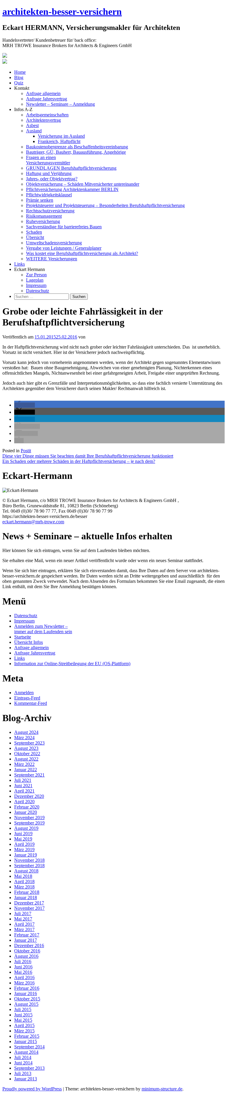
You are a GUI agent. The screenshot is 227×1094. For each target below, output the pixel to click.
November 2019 (29, 817)
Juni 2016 (23, 966)
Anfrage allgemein (43, 93)
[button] (24, 405)
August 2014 (26, 1052)
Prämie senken (39, 200)
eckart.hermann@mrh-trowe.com (33, 521)
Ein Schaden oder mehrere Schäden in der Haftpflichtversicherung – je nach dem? (78, 461)
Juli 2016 (22, 961)
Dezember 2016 (29, 945)
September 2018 (29, 865)
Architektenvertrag (43, 120)
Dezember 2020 (29, 796)
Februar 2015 (26, 1036)
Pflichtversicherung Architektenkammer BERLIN (72, 189)
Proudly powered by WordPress (32, 1088)
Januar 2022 (25, 769)
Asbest (32, 125)
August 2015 (26, 1004)
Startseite (22, 636)
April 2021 (24, 790)
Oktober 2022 (27, 753)
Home (20, 72)
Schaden (34, 232)
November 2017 (29, 908)
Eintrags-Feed (27, 697)
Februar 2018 (26, 892)
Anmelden (24, 692)
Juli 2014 (22, 1057)
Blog (18, 77)
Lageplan (34, 280)
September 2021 (29, 774)
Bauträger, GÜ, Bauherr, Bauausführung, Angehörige (76, 152)
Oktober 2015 (27, 998)
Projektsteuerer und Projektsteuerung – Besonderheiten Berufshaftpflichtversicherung (105, 205)
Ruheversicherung (43, 221)
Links (19, 264)
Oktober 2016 (27, 950)
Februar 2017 (26, 934)
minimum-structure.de (162, 1088)
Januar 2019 (25, 854)
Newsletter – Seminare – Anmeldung (60, 104)
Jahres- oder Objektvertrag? (51, 178)
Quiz (18, 82)
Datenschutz (37, 290)
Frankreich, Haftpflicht (59, 141)
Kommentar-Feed (30, 703)
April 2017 (24, 924)
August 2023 (26, 748)
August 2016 (26, 956)
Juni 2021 (23, 785)
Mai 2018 (23, 876)
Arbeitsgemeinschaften (47, 114)
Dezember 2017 (29, 902)
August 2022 (26, 758)
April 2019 (24, 844)
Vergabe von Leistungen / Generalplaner (63, 248)
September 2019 (29, 822)
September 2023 (29, 742)
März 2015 (24, 1030)
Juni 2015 (23, 1014)
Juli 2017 (22, 913)
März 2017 (24, 929)
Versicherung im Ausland (61, 136)
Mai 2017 (23, 918)
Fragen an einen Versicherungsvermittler (48, 160)
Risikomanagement (44, 216)
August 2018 (26, 870)
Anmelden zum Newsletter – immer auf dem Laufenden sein (43, 629)
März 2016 (24, 982)
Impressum (36, 285)
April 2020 (24, 801)
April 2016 (24, 977)
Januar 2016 (25, 993)
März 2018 (24, 886)
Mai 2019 (23, 838)
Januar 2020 (25, 812)
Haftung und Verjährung (49, 173)
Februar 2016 (26, 988)
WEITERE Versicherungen (51, 258)
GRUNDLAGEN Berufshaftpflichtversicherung (71, 168)
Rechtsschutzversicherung (50, 210)
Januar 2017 (25, 940)
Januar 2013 (25, 1078)
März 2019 (24, 849)
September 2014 (29, 1046)
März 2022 (24, 764)
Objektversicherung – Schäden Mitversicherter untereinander (82, 184)
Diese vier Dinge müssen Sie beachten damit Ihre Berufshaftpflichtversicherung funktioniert (87, 455)
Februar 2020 (26, 806)
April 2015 (24, 1025)
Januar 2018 (25, 897)
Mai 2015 (23, 1020)
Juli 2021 (22, 780)
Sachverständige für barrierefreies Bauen (64, 226)
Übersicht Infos (28, 642)
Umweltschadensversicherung (54, 242)
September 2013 (29, 1068)
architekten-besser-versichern (62, 11)
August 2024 (26, 732)
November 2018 (29, 860)
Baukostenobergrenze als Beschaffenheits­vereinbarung (77, 146)
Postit (26, 450)
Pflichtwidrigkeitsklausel (49, 194)
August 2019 (26, 828)
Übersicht (35, 237)
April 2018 (24, 881)
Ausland (34, 130)
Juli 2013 (22, 1073)
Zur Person (36, 274)
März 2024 (24, 737)
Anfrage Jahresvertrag (46, 98)
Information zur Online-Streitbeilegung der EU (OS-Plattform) (72, 663)
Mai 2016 (23, 972)
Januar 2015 (25, 1041)
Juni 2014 (23, 1062)
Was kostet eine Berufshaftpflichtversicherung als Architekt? (82, 253)
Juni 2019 (23, 833)
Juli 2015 (22, 1009)
